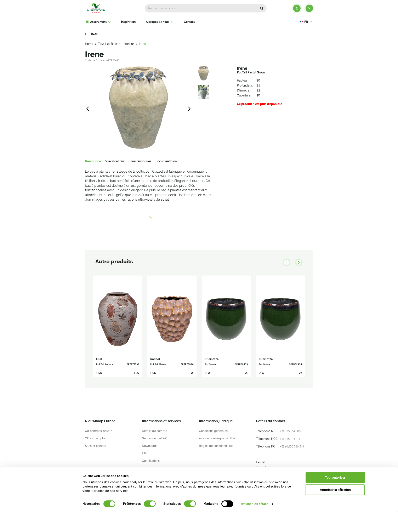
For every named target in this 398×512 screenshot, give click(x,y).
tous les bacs (108, 43)
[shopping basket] (309, 8)
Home (89, 43)
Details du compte (154, 431)
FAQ (144, 453)
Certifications (151, 460)
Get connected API (154, 438)
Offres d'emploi (95, 438)
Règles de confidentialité (216, 445)
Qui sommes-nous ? (98, 431)
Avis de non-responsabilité (217, 438)
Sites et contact (95, 445)
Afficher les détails (254, 504)
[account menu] (297, 8)
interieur (128, 43)
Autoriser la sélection (335, 489)
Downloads (149, 445)
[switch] (150, 503)
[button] (261, 8)
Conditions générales (213, 431)
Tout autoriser (335, 477)
